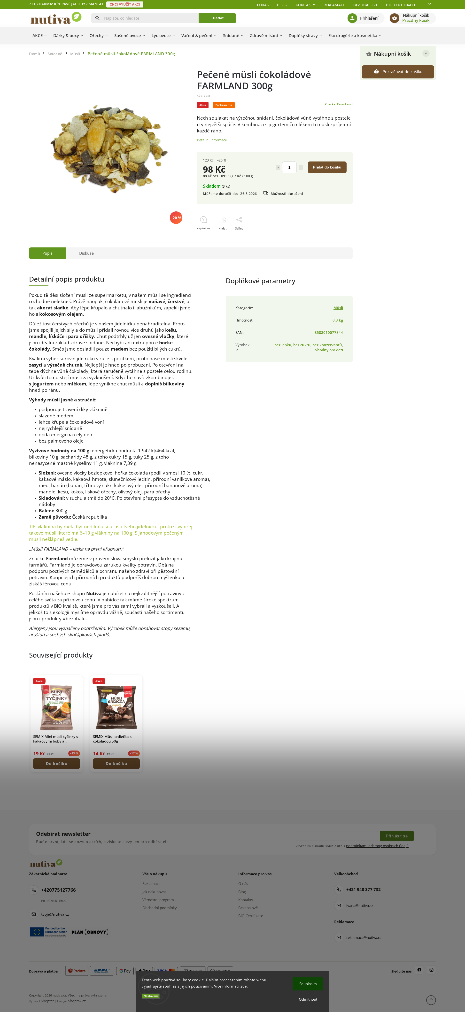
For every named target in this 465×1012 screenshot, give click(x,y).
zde (243, 986)
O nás (263, 4)
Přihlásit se (397, 836)
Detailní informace (212, 140)
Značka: (339, 104)
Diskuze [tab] (86, 253)
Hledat (217, 18)
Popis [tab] (47, 253)
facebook (419, 969)
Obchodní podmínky (159, 907)
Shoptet (47, 1000)
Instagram (431, 969)
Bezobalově (365, 4)
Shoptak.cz (77, 1000)
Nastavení (151, 996)
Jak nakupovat (154, 891)
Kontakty (305, 4)
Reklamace (334, 4)
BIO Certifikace (401, 4)
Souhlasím (308, 983)
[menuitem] (39, 35)
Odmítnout (308, 999)
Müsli (338, 307)
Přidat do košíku (327, 167)
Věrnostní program (158, 899)
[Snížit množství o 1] (278, 167)
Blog (282, 4)
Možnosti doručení (287, 193)
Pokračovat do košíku (403, 71)
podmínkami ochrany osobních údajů (377, 845)
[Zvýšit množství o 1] (301, 167)
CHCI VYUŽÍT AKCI (125, 4)
